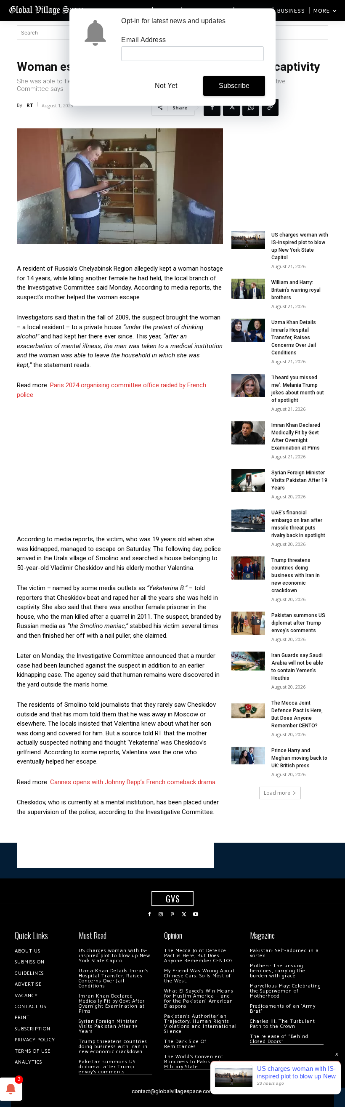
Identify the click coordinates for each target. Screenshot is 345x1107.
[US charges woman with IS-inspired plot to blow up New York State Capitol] (248, 240)
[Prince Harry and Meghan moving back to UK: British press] (248, 756)
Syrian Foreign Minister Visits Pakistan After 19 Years (299, 480)
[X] (231, 107)
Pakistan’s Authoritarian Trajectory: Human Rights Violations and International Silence (200, 1023)
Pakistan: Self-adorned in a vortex (284, 953)
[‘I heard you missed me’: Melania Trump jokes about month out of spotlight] (248, 385)
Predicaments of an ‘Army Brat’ (283, 1008)
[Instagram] (161, 914)
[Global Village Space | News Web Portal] (47, 9)
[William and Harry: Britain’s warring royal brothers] (248, 289)
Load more (277, 792)
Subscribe (234, 85)
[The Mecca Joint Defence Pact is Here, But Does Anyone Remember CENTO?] (248, 710)
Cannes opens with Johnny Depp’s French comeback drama (132, 782)
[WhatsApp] (250, 107)
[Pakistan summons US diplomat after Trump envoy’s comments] (248, 623)
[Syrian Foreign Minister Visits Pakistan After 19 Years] (248, 480)
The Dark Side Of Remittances (185, 1044)
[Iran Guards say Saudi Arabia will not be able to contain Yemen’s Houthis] (248, 661)
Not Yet (166, 85)
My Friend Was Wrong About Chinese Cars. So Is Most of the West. (199, 976)
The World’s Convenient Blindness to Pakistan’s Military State (193, 1062)
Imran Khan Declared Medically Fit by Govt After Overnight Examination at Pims (112, 1003)
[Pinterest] (172, 914)
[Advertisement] (120, 469)
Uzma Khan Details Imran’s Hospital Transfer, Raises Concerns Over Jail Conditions (293, 337)
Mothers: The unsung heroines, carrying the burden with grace (277, 971)
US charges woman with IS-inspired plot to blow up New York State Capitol (114, 956)
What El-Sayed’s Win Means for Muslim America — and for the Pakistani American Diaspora (199, 998)
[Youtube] (195, 914)
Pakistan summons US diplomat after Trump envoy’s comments (298, 622)
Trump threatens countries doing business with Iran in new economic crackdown (295, 575)
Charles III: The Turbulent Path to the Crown (282, 1023)
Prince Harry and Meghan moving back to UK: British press (299, 758)
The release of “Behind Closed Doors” (279, 1039)
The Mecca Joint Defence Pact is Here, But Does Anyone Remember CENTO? (198, 956)
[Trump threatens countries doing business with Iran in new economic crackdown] (248, 568)
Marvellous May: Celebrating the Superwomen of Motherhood (285, 991)
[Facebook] (212, 107)
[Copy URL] (270, 107)
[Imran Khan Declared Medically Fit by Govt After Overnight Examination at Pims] (248, 432)
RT (30, 105)
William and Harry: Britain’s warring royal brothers (296, 290)
